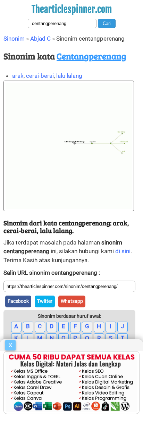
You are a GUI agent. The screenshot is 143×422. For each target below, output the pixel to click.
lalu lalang (69, 75)
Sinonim (14, 38)
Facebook (18, 301)
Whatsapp (72, 301)
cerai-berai (40, 75)
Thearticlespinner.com (72, 9)
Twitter (44, 301)
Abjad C (40, 38)
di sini (123, 251)
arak (18, 75)
